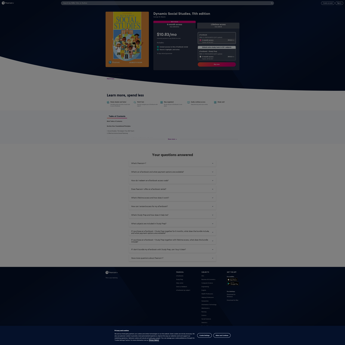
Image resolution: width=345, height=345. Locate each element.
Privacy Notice (154, 340)
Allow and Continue (222, 335)
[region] (172, 335)
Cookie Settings (204, 335)
